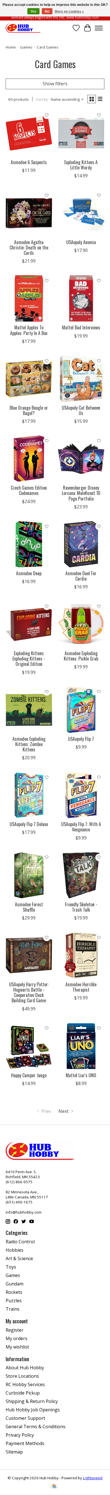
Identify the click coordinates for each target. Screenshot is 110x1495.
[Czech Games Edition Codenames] (29, 458)
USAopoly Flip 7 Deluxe (29, 824)
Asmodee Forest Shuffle (29, 907)
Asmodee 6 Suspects (29, 162)
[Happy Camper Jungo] (29, 1046)
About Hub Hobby (25, 1368)
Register (14, 1330)
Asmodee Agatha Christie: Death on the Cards (29, 247)
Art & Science (19, 1258)
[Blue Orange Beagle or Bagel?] (29, 379)
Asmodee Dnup (28, 573)
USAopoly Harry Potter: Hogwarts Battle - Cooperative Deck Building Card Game (29, 992)
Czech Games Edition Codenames (29, 490)
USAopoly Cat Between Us (81, 410)
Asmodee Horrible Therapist (80, 987)
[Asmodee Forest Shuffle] (29, 875)
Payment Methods (25, 1443)
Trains (12, 1309)
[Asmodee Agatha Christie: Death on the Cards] (29, 213)
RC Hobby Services (25, 1384)
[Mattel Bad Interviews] (81, 298)
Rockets (14, 1292)
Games (26, 47)
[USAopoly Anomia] (81, 213)
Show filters (55, 84)
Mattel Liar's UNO (81, 1075)
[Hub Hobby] (23, 28)
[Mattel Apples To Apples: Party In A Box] (29, 298)
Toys (11, 1267)
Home (11, 47)
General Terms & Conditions (35, 1426)
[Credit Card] (54, 1486)
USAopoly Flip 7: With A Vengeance (81, 827)
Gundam (14, 1284)
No (47, 11)
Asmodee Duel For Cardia (80, 576)
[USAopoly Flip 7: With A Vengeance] (81, 795)
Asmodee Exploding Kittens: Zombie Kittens (28, 744)
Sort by (42, 99)
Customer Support (25, 1418)
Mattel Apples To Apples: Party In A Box (28, 330)
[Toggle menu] (98, 28)
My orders (16, 1338)
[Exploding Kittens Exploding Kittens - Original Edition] (29, 624)
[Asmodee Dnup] (29, 544)
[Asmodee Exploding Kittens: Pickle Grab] (81, 624)
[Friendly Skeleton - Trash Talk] (81, 875)
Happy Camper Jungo (29, 1075)
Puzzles (14, 1300)
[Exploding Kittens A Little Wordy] (81, 133)
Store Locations (22, 1376)
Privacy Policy (20, 1435)
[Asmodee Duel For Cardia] (81, 544)
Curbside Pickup (23, 1393)
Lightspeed (92, 1477)
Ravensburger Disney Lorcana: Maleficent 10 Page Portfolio (81, 493)
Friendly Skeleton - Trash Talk (81, 907)
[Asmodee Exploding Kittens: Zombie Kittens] (29, 710)
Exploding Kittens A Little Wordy (81, 165)
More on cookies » (69, 11)
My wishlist (17, 1347)
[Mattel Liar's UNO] (81, 1046)
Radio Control (20, 1242)
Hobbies (14, 1250)
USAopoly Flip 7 (81, 738)
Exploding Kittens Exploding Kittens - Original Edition (28, 658)
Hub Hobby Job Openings (33, 1410)
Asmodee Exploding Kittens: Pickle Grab (81, 656)
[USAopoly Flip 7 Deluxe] (29, 795)
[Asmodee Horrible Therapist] (81, 955)
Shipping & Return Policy (32, 1401)
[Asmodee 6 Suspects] (29, 133)
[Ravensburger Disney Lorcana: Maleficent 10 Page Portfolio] (81, 458)
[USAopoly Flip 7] (81, 710)
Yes (33, 11)
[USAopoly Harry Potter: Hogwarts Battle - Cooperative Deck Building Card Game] (29, 955)
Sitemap (14, 1452)
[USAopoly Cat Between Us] (81, 379)
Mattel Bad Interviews (81, 327)
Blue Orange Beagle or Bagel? (29, 410)
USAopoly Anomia (81, 242)
